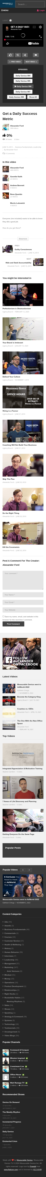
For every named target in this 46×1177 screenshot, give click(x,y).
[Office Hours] (6, 1077)
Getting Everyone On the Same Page (18, 834)
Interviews (8, 956)
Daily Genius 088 (16, 97)
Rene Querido (16, 194)
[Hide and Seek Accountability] (23, 265)
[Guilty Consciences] (23, 251)
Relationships (10, 990)
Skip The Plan (9, 479)
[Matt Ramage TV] (6, 1085)
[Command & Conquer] (6, 1052)
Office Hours (16, 1075)
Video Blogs (9, 1036)
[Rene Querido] (6, 195)
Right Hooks (9, 994)
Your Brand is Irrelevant (13, 343)
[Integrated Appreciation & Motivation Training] (23, 754)
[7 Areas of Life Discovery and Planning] (23, 787)
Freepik (33, 1166)
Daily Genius (8, 1132)
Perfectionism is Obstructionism (17, 309)
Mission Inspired (17, 1058)
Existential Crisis (10, 1141)
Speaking (8, 1013)
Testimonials (10, 1028)
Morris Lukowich (17, 203)
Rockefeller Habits (12, 998)
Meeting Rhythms (14, 1001)
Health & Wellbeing (12, 945)
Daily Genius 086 (23, 86)
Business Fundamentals (23, 147)
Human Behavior (11, 952)
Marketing (8, 967)
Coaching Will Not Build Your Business (20, 445)
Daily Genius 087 (23, 92)
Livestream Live (17, 1066)
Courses (8, 937)
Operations (9, 982)
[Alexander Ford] (6, 169)
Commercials (10, 933)
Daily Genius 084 (23, 76)
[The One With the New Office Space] (9, 725)
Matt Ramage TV (17, 1083)
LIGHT (5, 20)
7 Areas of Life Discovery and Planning (19, 801)
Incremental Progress (12, 1122)
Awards (7, 926)
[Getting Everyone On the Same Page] (23, 820)
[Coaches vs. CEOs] (9, 713)
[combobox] (30, 4)
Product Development (13, 986)
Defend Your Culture (11, 377)
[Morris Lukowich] (6, 204)
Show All (33, 97)
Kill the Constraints (11, 547)
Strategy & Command (13, 1017)
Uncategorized (10, 1032)
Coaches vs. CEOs (25, 709)
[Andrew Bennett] (6, 187)
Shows (7, 1009)
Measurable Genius (25, 1160)
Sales (6, 1005)
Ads (6, 922)
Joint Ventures (13, 971)
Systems (8, 1020)
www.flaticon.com (11, 1170)
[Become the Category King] (9, 701)
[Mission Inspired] (6, 1061)
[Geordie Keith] (6, 178)
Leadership (37, 147)
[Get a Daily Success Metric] (23, 294)
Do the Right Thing (11, 513)
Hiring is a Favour (10, 411)
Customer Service (12, 941)
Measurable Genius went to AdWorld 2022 (21, 899)
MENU (5, 10)
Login (42, 10)
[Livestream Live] (6, 1069)
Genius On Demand (11, 1102)
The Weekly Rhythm (11, 1112)
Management (10, 964)
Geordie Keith (16, 177)
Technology (9, 1024)
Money (7, 979)
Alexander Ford (17, 126)
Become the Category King (29, 697)
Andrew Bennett (17, 185)
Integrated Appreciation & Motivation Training (22, 769)
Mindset (8, 975)
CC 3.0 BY (37, 1170)
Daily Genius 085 (23, 81)
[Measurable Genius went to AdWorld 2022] (9, 688)
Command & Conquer (19, 1050)
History (7, 948)
